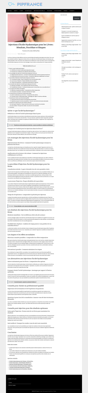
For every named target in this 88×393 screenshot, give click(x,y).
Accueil (10, 10)
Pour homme (57, 10)
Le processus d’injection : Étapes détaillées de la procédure (23, 80)
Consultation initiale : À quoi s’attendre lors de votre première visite (25, 79)
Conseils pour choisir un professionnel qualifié (18, 97)
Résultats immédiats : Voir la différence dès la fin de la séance (24, 85)
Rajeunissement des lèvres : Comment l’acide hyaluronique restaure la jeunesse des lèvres (30, 74)
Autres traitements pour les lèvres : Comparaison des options (24, 94)
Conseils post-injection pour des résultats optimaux (19, 102)
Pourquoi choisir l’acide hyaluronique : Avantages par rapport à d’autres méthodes (28, 96)
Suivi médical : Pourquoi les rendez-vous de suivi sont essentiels (24, 105)
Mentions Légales (12, 385)
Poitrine (49, 10)
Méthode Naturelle (39, 10)
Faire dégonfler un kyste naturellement (70, 80)
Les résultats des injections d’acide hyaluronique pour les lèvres (22, 84)
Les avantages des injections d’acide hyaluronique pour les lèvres (22, 73)
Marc (38, 50)
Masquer (33, 65)
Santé (15, 10)
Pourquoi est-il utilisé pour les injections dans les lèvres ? (23, 71)
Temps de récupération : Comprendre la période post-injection (24, 82)
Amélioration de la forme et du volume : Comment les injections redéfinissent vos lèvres (29, 76)
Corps (21, 10)
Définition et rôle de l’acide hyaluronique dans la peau (22, 70)
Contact (72, 10)
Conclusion (11, 107)
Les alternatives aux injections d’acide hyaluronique (19, 93)
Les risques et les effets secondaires (16, 88)
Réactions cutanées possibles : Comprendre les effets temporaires (25, 90)
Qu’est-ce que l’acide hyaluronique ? (16, 68)
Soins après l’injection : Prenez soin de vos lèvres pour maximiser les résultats (27, 104)
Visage (65, 10)
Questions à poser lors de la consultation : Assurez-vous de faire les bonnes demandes (29, 101)
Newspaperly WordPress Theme (49, 391)
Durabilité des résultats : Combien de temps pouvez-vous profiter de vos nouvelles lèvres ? (30, 87)
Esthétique (28, 10)
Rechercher (64, 14)
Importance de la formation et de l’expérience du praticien (23, 99)
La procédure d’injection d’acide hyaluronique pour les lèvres (21, 77)
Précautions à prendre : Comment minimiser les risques (22, 91)
